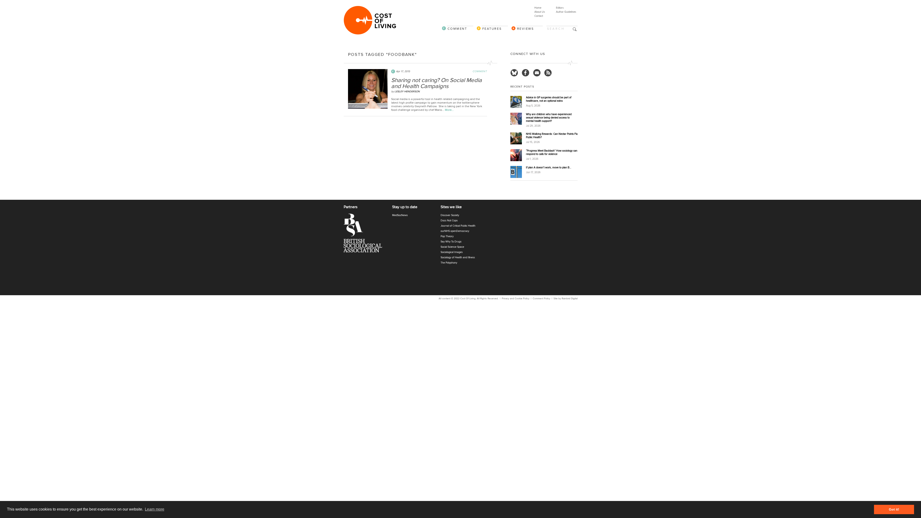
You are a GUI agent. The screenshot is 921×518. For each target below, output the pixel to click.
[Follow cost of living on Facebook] (525, 73)
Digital (574, 298)
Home (537, 7)
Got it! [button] (894, 509)
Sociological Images (452, 252)
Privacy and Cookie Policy (515, 298)
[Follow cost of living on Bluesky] (514, 73)
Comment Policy (541, 298)
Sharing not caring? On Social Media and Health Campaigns (436, 83)
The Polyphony (449, 262)
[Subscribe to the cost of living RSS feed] (548, 73)
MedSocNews (400, 215)
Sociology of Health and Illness (458, 257)
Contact (538, 16)
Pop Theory (447, 236)
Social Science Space (452, 246)
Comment (457, 28)
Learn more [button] (154, 509)
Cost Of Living (468, 298)
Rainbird (566, 298)
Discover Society (450, 215)
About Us (539, 11)
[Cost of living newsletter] (537, 73)
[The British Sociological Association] (366, 234)
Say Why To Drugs (451, 241)
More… (449, 110)
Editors (560, 7)
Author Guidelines (566, 11)
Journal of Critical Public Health (458, 225)
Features (492, 28)
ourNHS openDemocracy (455, 231)
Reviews (525, 28)
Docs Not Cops (449, 220)
